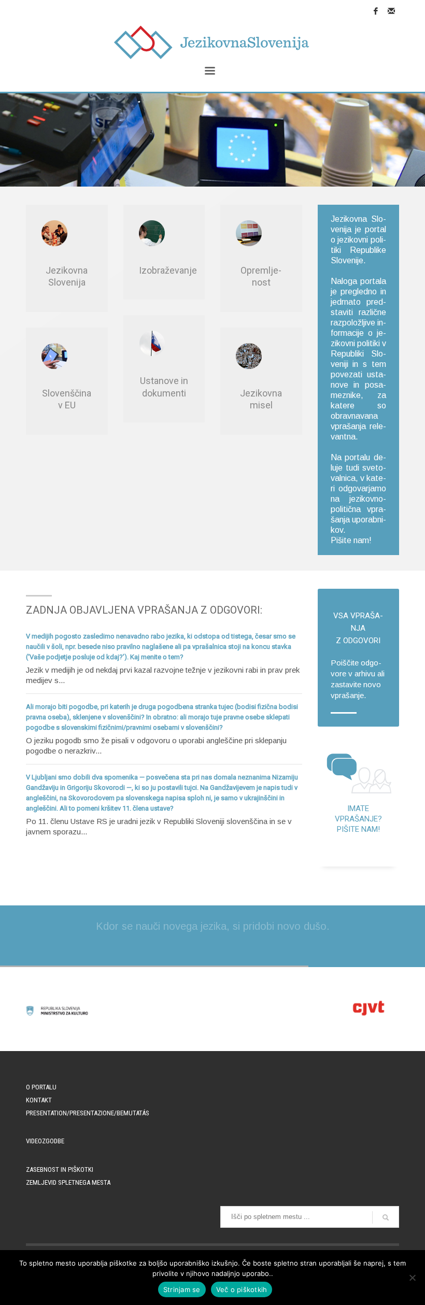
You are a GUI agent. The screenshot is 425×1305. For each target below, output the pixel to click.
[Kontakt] (391, 11)
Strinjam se (182, 1289)
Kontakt (39, 1100)
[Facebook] (376, 11)
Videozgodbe (45, 1141)
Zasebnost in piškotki (59, 1169)
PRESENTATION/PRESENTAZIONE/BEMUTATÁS (87, 1113)
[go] (385, 1217)
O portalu (41, 1087)
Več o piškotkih (241, 1289)
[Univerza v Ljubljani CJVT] (368, 1008)
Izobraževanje (168, 270)
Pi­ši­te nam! (351, 540)
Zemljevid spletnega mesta (68, 1182)
